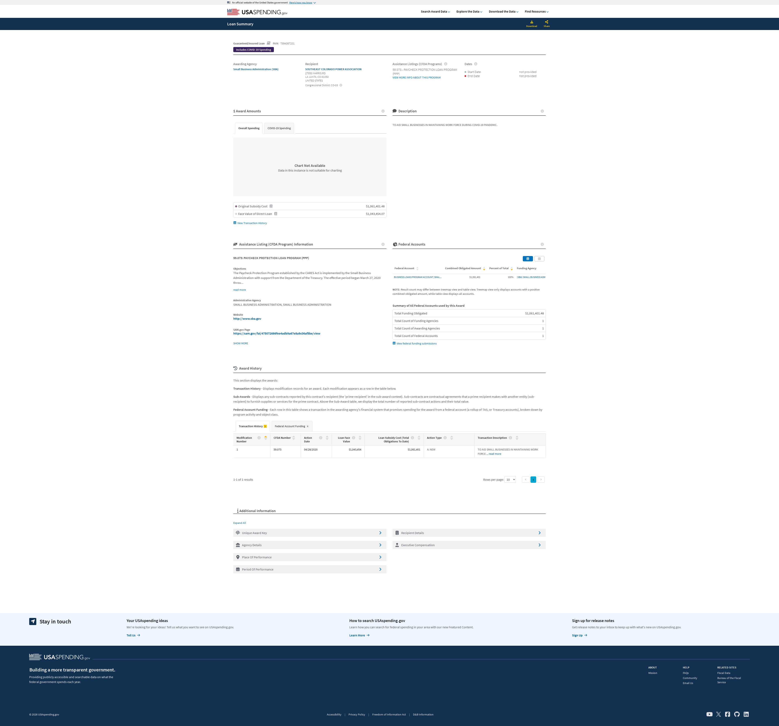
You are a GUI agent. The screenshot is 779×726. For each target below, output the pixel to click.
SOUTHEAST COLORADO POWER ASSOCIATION (333, 69)
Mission (652, 673)
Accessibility (334, 714)
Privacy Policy (357, 714)
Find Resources (535, 11)
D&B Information (423, 714)
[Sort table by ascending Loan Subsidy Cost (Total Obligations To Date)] (419, 437)
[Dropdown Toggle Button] (546, 22)
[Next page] (541, 479)
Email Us (688, 683)
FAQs (686, 673)
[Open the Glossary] (269, 43)
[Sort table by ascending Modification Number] (265, 437)
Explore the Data (467, 11)
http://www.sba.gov (247, 318)
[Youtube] (709, 714)
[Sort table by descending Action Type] (451, 439)
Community (690, 678)
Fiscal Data (723, 673)
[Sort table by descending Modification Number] (265, 439)
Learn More (357, 635)
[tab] (249, 128)
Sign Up (577, 635)
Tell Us (131, 635)
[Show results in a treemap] (539, 258)
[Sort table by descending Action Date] (327, 439)
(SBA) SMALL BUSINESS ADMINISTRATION (537, 277)
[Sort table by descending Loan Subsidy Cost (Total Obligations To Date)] (419, 439)
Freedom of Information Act (389, 714)
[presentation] (253, 49)
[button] (309, 533)
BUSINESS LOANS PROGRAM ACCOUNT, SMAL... (418, 277)
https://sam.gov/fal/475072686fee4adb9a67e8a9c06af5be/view (276, 333)
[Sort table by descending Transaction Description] (517, 439)
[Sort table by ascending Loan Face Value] (360, 437)
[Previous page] (525, 479)
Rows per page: (494, 479)
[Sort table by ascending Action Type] (451, 437)
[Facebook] (727, 714)
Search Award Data (434, 11)
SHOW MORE (240, 343)
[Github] (736, 714)
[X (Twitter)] (718, 714)
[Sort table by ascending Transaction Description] (517, 437)
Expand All (239, 523)
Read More (495, 453)
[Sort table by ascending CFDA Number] (293, 437)
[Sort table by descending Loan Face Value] (360, 439)
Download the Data (502, 11)
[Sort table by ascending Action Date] (327, 437)
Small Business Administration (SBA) (256, 69)
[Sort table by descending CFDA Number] (293, 439)
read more (239, 289)
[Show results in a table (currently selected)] (528, 258)
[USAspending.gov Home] (257, 12)
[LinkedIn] (746, 714)
